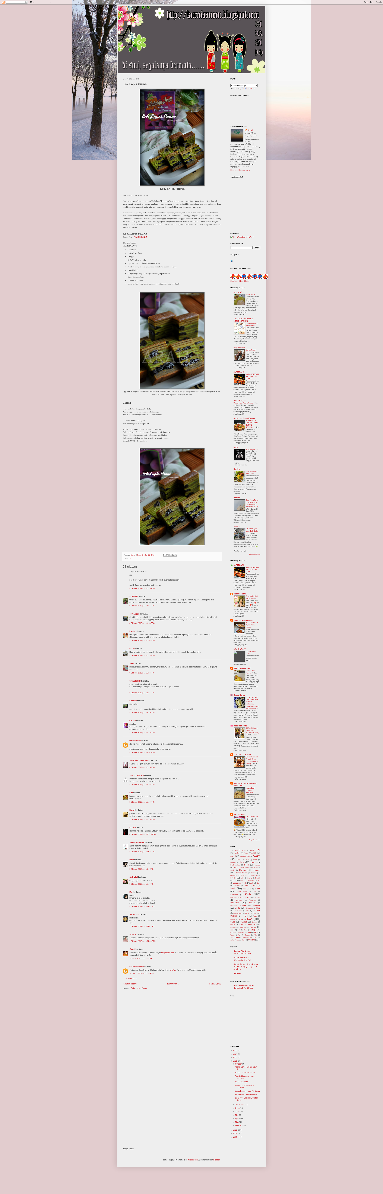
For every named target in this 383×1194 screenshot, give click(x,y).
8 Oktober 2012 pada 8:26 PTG (142, 785)
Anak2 (246, 853)
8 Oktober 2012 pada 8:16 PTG (142, 767)
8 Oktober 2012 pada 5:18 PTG (142, 655)
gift (242, 878)
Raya (255, 916)
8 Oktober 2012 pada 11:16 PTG (142, 852)
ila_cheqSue (239, 292)
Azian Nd (133, 934)
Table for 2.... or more (242, 755)
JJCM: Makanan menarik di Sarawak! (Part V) (252, 730)
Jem (258, 883)
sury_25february (136, 775)
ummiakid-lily (135, 681)
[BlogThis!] (167, 555)
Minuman (256, 905)
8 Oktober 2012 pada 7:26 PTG (142, 733)
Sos (239, 930)
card (235, 867)
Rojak (241, 919)
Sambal (243, 922)
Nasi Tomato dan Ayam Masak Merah (252, 625)
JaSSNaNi (133, 596)
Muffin (237, 908)
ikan (235, 880)
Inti (242, 880)
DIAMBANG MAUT (241, 958)
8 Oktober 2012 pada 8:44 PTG (142, 802)
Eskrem (244, 875)
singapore (243, 927)
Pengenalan (237, 913)
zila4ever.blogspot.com (243, 620)
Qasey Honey (135, 740)
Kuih (248, 894)
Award (233, 856)
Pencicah (256, 911)
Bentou (232, 862)
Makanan (234, 902)
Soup (253, 930)
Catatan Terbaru (130, 984)
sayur (240, 924)
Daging (242, 870)
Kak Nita (133, 701)
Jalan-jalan (250, 880)
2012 (235, 1061)
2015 (235, 1050)
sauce (232, 924)
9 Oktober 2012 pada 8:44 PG (141, 884)
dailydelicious (239, 348)
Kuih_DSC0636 (235, 897)
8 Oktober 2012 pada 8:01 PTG (142, 752)
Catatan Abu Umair (242, 951)
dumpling (233, 875)
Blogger (216, 1160)
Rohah (132, 810)
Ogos (237, 1108)
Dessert (256, 870)
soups (232, 932)
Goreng (249, 878)
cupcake (255, 867)
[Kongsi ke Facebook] (172, 555)
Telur (255, 935)
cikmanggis (134, 614)
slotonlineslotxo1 (136, 967)
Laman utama (172, 984)
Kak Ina (237, 469)
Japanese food (239, 883)
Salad (232, 922)
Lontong (239, 900)
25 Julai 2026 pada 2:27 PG (140, 959)
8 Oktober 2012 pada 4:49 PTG (142, 623)
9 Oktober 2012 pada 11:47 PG (141, 926)
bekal (255, 860)
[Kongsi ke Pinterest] (175, 555)
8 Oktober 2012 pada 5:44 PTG (142, 673)
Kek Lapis (247, 889)
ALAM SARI (239, 372)
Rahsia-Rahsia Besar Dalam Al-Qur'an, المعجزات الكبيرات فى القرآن (246, 966)
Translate (251, 89)
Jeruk (246, 885)
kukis (247, 897)
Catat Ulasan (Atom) (139, 988)
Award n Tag (245, 856)
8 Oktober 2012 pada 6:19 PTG (142, 713)
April (237, 1119)
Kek (130, 559)
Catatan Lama (215, 984)
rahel (131, 860)
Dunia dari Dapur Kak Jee (244, 418)
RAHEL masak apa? (242, 668)
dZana (132, 649)
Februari (239, 1125)
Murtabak (249, 908)
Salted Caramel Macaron (245, 1073)
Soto (245, 930)
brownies (253, 862)
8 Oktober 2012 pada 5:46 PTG (142, 693)
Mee (244, 905)
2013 (235, 1057)
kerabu (257, 889)
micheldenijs (193, 1160)
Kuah (254, 891)
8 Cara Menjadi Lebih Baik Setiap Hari (252, 531)
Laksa (257, 897)
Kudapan (234, 895)
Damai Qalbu (239, 814)
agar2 (252, 850)
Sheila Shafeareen (137, 842)
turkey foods (234, 940)
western (251, 940)
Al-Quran (237, 973)
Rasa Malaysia (240, 401)
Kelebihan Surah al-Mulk (242, 960)
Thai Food (234, 937)
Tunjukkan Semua (254, 554)
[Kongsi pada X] (169, 555)
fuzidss (237, 526)
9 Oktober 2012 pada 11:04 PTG (142, 941)
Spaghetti (240, 932)
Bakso (239, 860)
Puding (233, 916)
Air (259, 850)
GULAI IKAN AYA (252, 817)
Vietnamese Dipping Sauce (243, 403)
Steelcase (234, 281)
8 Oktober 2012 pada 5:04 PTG (142, 641)
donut (253, 873)
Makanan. (252, 903)
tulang (256, 937)
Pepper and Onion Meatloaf (246, 1094)
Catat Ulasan (131, 979)
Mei (237, 1115)
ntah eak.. (239, 911)
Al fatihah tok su (252, 449)
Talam (232, 935)
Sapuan (254, 922)
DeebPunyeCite (240, 726)
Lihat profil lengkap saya (240, 170)
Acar (236, 850)
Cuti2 (232, 870)
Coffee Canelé (251, 350)
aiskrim (237, 853)
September (240, 1104)
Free (232, 878)
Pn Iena (237, 498)
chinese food (244, 867)
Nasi (258, 908)
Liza (131, 793)
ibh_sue (132, 827)
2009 (235, 1137)
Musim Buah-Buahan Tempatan (251, 790)
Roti (249, 919)
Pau (247, 911)
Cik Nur (132, 721)
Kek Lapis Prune (241, 1082)
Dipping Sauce (241, 873)
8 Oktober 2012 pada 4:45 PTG (142, 606)
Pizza (247, 913)
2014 (235, 1054)
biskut (241, 862)
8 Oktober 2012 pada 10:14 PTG (142, 834)
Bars (247, 860)
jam (259, 880)
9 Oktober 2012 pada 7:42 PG (141, 869)
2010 (235, 1133)
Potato (255, 913)
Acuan (244, 850)
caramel (257, 865)
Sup (249, 932)
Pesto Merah (251, 294)
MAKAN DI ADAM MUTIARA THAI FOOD (252, 376)
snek (232, 930)
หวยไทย (173, 970)
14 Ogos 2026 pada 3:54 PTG (141, 973)
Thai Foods (247, 937)
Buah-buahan (235, 865)
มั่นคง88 (132, 949)
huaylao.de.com (167, 953)
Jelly (252, 883)
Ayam (256, 855)
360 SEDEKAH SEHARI (242, 953)
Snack (253, 927)
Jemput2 (237, 885)
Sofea (131, 663)
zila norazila (134, 914)
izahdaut (133, 631)
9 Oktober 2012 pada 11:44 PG (141, 906)
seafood (252, 924)
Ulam (243, 940)
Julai (237, 1111)
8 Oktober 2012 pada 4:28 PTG (142, 588)
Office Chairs (244, 281)
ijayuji (250, 130)
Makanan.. (234, 905)
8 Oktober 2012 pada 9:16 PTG (142, 819)
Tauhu (247, 935)
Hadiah (257, 878)
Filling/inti (254, 875)
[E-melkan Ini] (164, 555)
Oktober (238, 1064)
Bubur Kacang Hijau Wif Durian (247, 1091)
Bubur (246, 865)
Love (236, 447)
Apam (253, 853)
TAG (255, 932)
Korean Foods (241, 891)
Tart (239, 935)
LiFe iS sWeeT (240, 649)
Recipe (232, 919)
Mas (131, 892)
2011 (235, 1130)
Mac (237, 1122)
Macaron (252, 900)
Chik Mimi (133, 877)
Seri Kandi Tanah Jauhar (139, 760)
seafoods (233, 927)
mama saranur (240, 594)
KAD (255, 885)
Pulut (246, 916)
